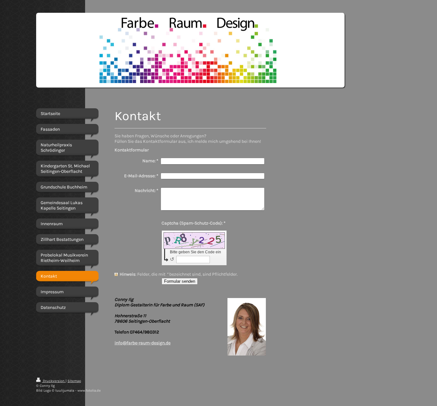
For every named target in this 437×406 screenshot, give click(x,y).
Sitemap (74, 381)
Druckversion (54, 381)
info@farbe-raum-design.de (143, 343)
